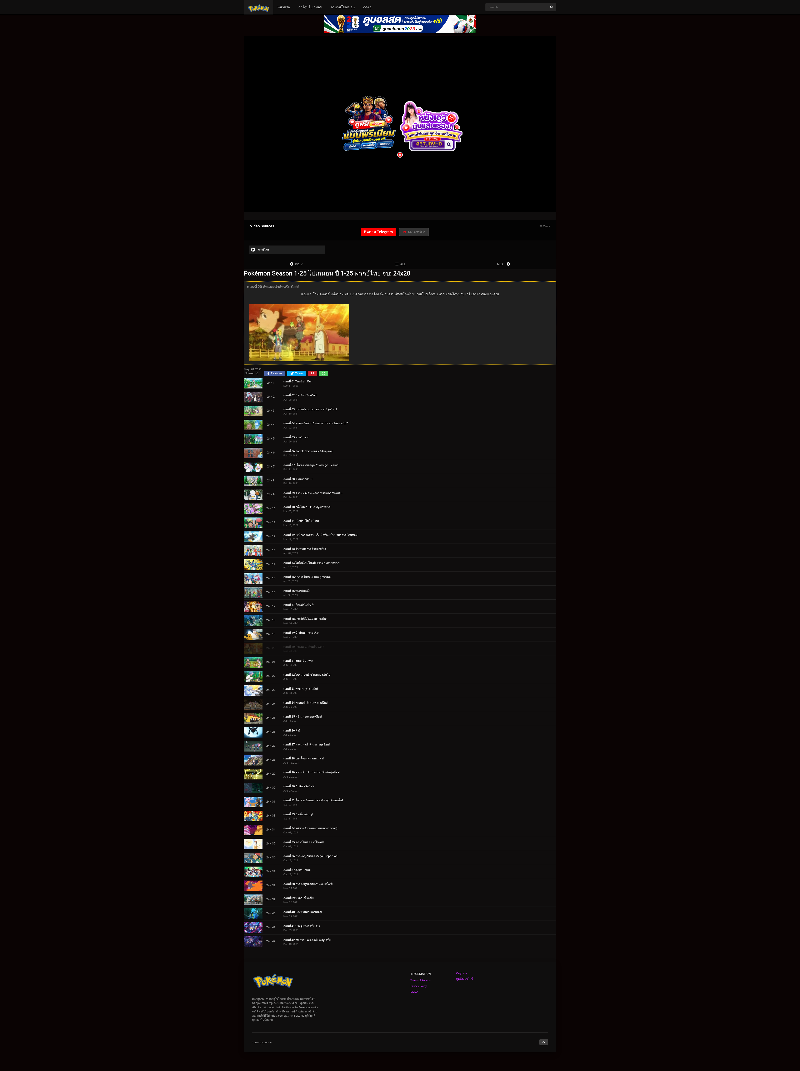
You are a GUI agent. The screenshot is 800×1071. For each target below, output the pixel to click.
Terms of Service (420, 980)
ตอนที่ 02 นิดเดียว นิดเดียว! (300, 395)
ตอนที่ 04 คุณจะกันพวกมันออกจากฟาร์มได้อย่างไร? (315, 423)
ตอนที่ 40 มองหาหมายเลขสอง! (302, 912)
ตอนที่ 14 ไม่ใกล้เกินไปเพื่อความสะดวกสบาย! (311, 563)
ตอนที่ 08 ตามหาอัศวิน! (297, 479)
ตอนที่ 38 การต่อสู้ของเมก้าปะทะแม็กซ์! (308, 884)
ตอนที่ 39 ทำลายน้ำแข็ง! (298, 898)
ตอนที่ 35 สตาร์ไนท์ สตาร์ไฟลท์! (303, 842)
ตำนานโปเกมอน (343, 7)
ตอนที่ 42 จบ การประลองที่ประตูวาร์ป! (307, 940)
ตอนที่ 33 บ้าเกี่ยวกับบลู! (298, 814)
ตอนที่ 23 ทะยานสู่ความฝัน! (300, 688)
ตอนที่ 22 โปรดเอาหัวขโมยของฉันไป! (307, 674)
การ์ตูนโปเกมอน (310, 7)
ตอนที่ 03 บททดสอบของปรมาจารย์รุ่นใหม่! (310, 409)
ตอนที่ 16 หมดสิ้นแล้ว (296, 590)
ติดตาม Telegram (378, 232)
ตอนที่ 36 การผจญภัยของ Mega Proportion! (310, 856)
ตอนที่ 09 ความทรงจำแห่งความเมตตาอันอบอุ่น (312, 493)
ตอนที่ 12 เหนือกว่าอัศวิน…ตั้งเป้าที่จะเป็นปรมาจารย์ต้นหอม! (320, 535)
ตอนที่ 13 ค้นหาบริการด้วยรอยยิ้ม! (304, 549)
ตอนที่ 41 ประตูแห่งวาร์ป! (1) (301, 926)
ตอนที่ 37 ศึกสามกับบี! (297, 870)
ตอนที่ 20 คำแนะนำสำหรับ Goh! (303, 646)
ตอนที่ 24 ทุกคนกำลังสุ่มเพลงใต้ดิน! (305, 702)
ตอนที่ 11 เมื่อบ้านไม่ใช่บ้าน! (301, 521)
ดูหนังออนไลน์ (464, 978)
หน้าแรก (284, 7)
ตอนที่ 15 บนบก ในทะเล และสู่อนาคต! (307, 577)
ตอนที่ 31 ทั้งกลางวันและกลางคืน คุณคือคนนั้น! (313, 800)
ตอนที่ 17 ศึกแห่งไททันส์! (298, 604)
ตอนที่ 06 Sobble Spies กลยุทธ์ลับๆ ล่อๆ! (308, 451)
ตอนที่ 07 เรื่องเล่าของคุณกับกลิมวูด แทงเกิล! (311, 465)
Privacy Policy (418, 986)
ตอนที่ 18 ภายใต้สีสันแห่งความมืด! (305, 618)
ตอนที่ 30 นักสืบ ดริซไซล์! (299, 786)
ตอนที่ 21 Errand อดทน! (298, 660)
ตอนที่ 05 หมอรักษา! (296, 437)
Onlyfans (461, 973)
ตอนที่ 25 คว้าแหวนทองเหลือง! (302, 716)
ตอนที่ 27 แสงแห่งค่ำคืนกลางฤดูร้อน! (306, 744)
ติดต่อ (367, 7)
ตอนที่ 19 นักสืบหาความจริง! (301, 632)
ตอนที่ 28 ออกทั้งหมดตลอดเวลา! (303, 758)
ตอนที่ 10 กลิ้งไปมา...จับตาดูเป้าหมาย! (307, 507)
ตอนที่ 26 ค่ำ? (291, 730)
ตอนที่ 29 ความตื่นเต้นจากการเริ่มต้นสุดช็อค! (311, 772)
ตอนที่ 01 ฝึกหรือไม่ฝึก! (297, 381)
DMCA (414, 991)
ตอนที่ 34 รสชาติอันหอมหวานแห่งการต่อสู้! (310, 828)
